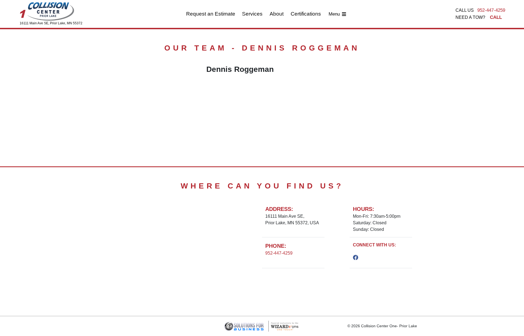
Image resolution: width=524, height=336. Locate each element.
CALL (496, 17)
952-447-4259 (491, 10)
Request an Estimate (210, 14)
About (277, 14)
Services (252, 14)
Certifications (306, 14)
